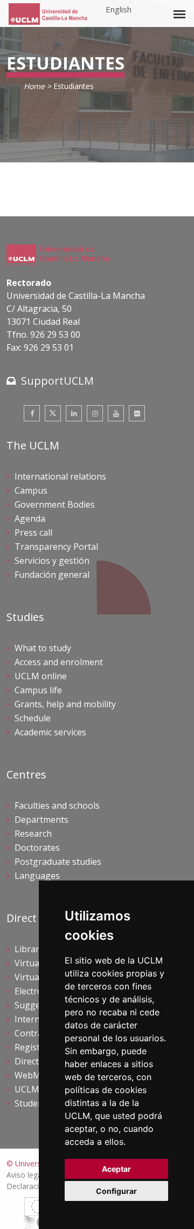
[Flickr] (137, 413)
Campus (31, 490)
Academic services (50, 732)
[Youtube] (116, 413)
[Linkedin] (74, 413)
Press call (33, 532)
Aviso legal (25, 1175)
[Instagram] (95, 413)
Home (34, 86)
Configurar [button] (116, 1191)
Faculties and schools (57, 805)
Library (29, 949)
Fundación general (52, 575)
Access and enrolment (59, 662)
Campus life (38, 690)
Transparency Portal (56, 546)
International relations (60, 476)
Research (33, 833)
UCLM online (41, 676)
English (118, 9)
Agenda (30, 518)
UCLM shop (38, 1089)
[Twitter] (53, 413)
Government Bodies (55, 504)
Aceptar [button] (116, 1168)
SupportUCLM (57, 380)
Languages (37, 876)
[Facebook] (32, 413)
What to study (43, 648)
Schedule (33, 718)
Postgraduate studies (58, 862)
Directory (33, 1061)
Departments (41, 819)
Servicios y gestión (52, 560)
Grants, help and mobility (65, 704)
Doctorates (37, 848)
